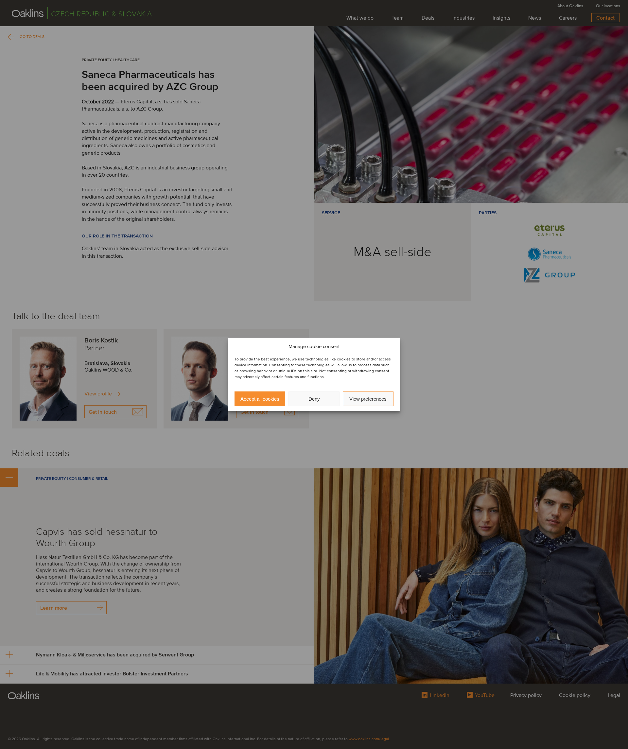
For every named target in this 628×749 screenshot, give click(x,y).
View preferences (368, 399)
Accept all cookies (259, 399)
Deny (314, 399)
